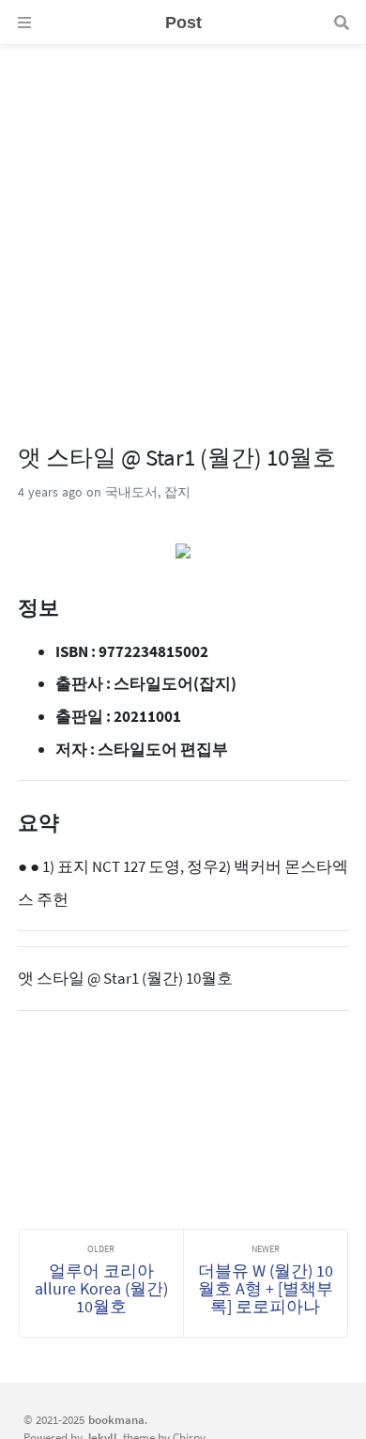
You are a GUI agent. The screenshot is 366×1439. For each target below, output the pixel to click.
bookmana (116, 1419)
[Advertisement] (183, 228)
